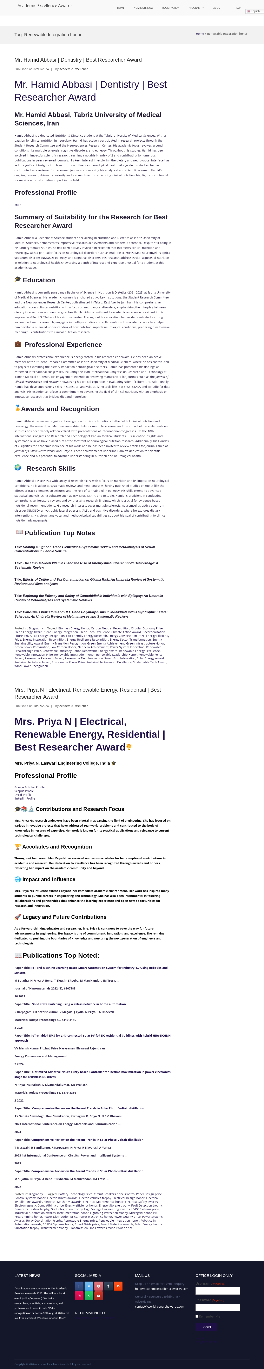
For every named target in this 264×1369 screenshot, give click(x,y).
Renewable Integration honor (74, 654)
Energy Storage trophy (114, 1205)
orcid (17, 205)
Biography (36, 628)
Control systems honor (30, 1198)
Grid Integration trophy (67, 1209)
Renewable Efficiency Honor (61, 651)
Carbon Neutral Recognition (110, 628)
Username (210, 1283)
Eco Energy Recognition (49, 636)
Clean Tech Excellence (94, 632)
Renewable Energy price (80, 1220)
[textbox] (92, 1077)
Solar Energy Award (150, 658)
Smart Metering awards (117, 1224)
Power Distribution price (60, 1217)
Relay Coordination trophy (44, 1220)
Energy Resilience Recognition (87, 639)
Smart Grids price (87, 1224)
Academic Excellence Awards (45, 5)
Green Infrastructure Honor (145, 643)
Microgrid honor (140, 1213)
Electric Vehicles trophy (95, 1198)
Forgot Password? (207, 1342)
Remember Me (209, 1316)
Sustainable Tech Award (149, 662)
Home (121, 8)
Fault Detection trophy (146, 1205)
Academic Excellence (73, 69)
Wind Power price (120, 1228)
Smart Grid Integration (120, 658)
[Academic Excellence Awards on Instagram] (79, 1295)
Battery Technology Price (75, 1194)
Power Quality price (127, 1217)
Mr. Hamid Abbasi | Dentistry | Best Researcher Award (78, 60)
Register (201, 1338)
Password (210, 1300)
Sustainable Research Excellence (109, 662)
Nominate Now (143, 8)
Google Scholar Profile (29, 787)
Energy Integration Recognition (44, 639)
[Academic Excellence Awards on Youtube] (98, 1295)
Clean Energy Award (28, 632)
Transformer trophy (54, 1228)
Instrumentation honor (73, 1213)
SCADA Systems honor (58, 1224)
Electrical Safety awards (141, 1202)
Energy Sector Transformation (130, 639)
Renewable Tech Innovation (84, 658)
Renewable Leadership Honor (116, 654)
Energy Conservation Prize (126, 636)
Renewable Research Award (44, 658)
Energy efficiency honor (81, 1205)
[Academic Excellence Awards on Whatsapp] (89, 1295)
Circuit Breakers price (109, 1194)
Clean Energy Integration (61, 632)
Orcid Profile (23, 795)
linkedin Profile (24, 798)
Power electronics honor (95, 1217)
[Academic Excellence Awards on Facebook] (79, 1286)
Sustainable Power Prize (68, 662)
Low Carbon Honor (63, 647)
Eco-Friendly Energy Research (86, 636)
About (217, 8)
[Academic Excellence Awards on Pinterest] (98, 1286)
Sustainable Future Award (32, 662)
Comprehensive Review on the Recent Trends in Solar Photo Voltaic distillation (88, 1108)
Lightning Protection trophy (109, 1213)
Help (237, 8)
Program (194, 8)
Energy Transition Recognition (65, 643)
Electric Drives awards (62, 1198)
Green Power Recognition (31, 647)
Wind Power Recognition (31, 666)
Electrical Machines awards (62, 1202)
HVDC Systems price (145, 1209)
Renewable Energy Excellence (139, 651)
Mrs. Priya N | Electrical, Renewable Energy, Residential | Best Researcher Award (89, 734)
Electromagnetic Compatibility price (39, 1205)
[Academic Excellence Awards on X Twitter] (89, 1286)
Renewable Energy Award (100, 651)
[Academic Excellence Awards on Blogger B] (118, 1286)
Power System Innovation (127, 647)
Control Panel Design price (143, 1194)
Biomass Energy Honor (74, 628)
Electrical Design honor (129, 1198)
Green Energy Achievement (106, 643)
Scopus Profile (24, 791)
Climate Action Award (126, 632)
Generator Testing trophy (31, 1209)
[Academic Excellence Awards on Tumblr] (108, 1286)
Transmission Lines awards (88, 1228)
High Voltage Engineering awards (107, 1209)
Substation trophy (26, 1228)
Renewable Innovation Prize (33, 654)
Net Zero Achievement (93, 647)
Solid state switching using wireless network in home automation (79, 1004)
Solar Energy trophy (148, 1224)
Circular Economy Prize (147, 628)
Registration (170, 8)
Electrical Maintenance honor (103, 1202)
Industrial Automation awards (35, 1213)
